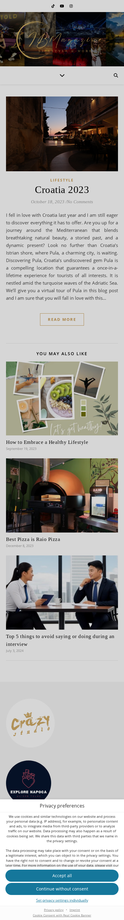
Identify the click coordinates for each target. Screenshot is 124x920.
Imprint (75, 910)
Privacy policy (54, 910)
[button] (62, 889)
